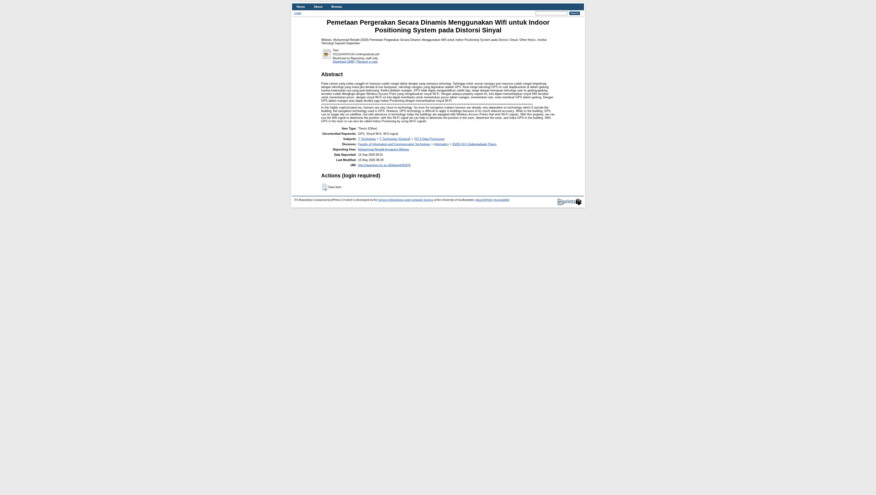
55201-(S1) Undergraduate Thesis (474, 144)
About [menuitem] (318, 6)
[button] (324, 187)
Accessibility (501, 200)
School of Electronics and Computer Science (405, 200)
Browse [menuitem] (336, 6)
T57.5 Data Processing (429, 139)
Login (297, 13)
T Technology (367, 139)
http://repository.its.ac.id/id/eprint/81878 (384, 165)
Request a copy (367, 61)
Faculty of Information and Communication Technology (394, 144)
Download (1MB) (344, 61)
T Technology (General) (395, 139)
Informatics (441, 144)
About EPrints (483, 200)
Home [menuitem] (301, 6)
